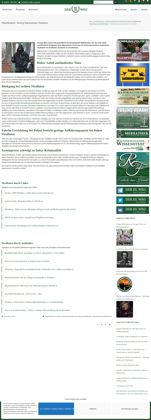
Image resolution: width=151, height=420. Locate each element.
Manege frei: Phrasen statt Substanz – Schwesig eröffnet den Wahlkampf (132, 358)
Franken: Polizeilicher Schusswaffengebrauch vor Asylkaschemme (34, 301)
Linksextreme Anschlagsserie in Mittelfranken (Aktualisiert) (32, 225)
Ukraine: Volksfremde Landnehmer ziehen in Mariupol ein (131, 371)
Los (115, 2)
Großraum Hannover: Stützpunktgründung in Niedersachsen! (132, 379)
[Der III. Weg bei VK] (132, 210)
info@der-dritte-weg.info (30, 2)
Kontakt (144, 9)
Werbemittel (33, 9)
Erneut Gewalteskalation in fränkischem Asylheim (27, 261)
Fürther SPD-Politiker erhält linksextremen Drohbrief (29, 192)
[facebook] (97, 324)
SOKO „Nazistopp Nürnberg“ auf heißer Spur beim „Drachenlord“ (31, 115)
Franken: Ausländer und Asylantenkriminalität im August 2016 (52, 108)
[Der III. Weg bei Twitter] (132, 200)
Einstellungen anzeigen (130, 409)
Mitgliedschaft (120, 9)
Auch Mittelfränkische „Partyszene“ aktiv (23, 293)
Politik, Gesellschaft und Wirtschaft (66, 316)
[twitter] (101, 324)
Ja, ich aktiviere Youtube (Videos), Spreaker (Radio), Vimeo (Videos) (57, 409)
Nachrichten (7, 9)
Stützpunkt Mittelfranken (85, 316)
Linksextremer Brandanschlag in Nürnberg (24, 201)
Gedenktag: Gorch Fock (124, 386)
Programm (19, 9)
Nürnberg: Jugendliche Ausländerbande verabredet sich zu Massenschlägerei (39, 269)
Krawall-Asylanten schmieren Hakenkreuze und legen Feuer (36, 105)
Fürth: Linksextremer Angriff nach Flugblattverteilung (29, 217)
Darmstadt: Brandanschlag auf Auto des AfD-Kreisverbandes (132, 343)
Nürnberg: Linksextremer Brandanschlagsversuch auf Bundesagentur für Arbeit (40, 209)
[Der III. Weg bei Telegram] (132, 190)
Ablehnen (93, 409)
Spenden (133, 9)
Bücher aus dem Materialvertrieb (127, 365)
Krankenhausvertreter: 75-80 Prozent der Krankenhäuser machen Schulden (130, 351)
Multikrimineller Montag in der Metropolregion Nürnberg (31, 285)
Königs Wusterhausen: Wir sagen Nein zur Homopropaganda (131, 330)
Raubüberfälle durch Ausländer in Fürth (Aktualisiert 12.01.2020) (34, 252)
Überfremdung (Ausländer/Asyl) (102, 316)
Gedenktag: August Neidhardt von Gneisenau (132, 336)
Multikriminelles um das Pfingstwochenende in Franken (29, 277)
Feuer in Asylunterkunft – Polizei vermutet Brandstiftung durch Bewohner (38, 310)
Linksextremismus (50, 316)
